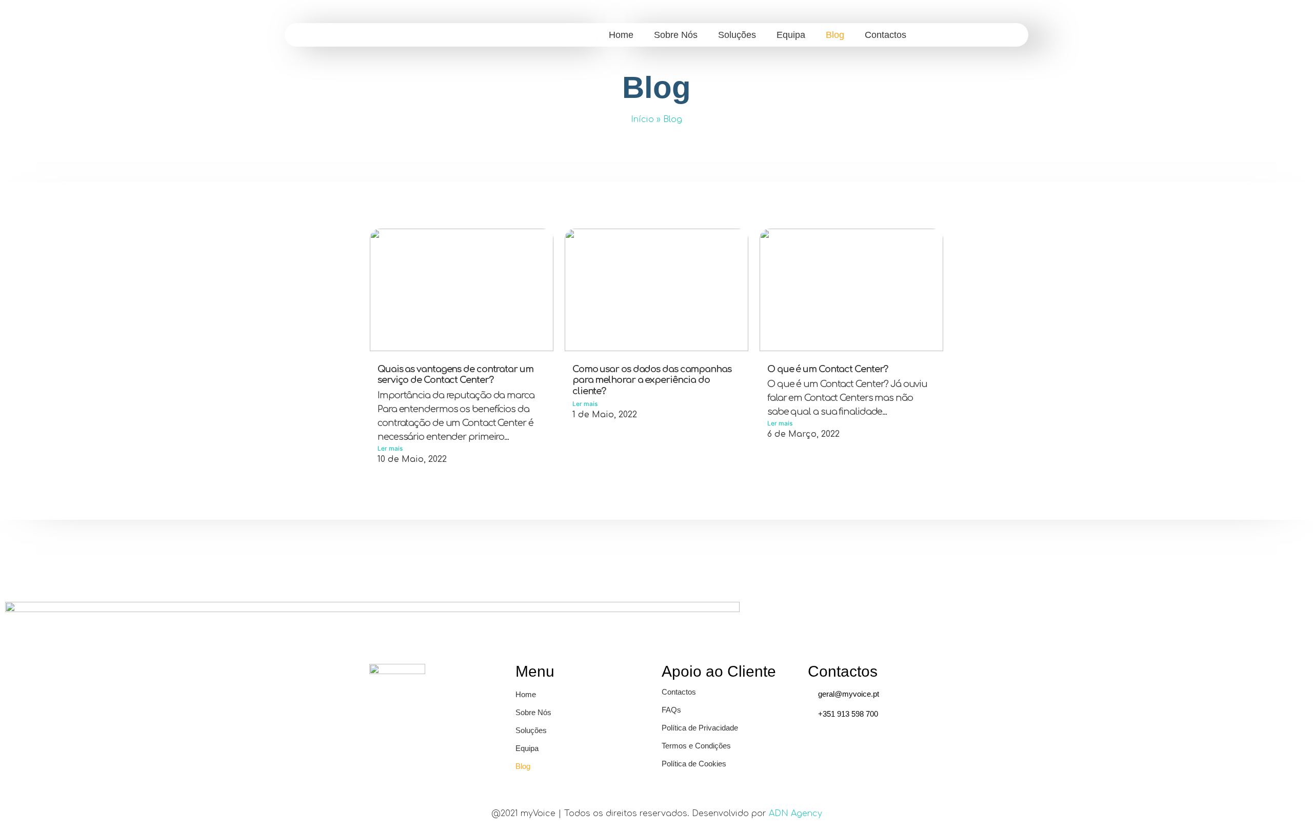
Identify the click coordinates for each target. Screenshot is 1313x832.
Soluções (737, 35)
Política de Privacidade (700, 727)
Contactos (885, 35)
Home (621, 35)
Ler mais (390, 448)
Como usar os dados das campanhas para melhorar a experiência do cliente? (651, 380)
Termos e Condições (696, 745)
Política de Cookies (694, 763)
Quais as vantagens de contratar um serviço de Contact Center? (455, 374)
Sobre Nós (676, 35)
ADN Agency (795, 813)
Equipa (791, 35)
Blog (835, 35)
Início (642, 119)
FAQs (671, 709)
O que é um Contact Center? (827, 369)
